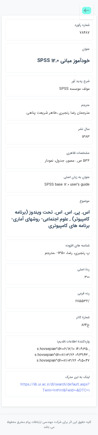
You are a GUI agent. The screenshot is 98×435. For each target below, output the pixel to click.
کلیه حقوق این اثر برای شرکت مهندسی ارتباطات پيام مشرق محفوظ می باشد (49, 424)
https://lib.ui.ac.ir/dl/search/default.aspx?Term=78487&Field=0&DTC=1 (55, 387)
